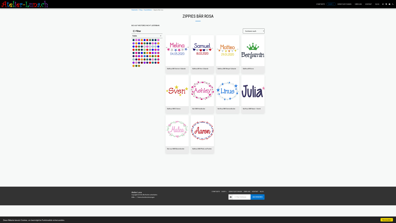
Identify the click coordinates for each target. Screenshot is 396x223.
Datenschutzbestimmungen (146, 197)
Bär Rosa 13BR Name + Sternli (252, 109)
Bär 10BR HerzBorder (198, 109)
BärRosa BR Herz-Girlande (200, 68)
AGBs (133, 197)
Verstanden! (386, 219)
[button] (382, 4)
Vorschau (177, 65)
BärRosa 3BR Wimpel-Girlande (227, 68)
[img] (177, 50)
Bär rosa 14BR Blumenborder (175, 149)
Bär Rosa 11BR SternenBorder (226, 109)
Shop (141, 10)
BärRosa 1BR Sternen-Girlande (176, 68)
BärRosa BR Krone (248, 68)
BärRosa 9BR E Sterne (173, 109)
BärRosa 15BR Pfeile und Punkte (202, 149)
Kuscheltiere (148, 10)
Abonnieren (257, 197)
